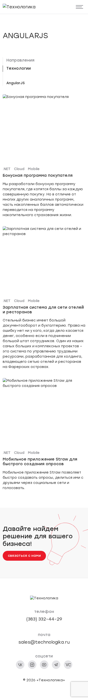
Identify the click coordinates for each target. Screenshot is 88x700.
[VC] (68, 664)
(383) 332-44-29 (44, 618)
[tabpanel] (46, 83)
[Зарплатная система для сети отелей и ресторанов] (44, 298)
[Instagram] (32, 664)
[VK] (20, 664)
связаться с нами (24, 556)
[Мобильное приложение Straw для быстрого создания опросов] (44, 434)
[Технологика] (19, 6)
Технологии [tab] (18, 68)
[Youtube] (44, 664)
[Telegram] (56, 664)
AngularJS (15, 83)
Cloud (19, 169)
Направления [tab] (20, 60)
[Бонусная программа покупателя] (44, 156)
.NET (7, 169)
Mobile (34, 169)
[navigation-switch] (80, 7)
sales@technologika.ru (44, 642)
